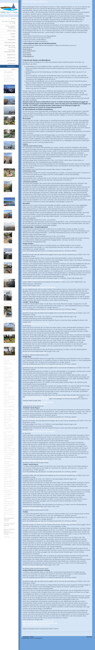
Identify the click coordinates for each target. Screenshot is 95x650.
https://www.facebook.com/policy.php (35, 460)
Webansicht (89, 636)
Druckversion (26, 636)
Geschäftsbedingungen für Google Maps (36, 398)
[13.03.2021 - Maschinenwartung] (8, 237)
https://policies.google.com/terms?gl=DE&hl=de (62, 397)
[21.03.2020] (9, 327)
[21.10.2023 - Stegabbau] (9, 110)
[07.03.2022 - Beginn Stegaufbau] (8, 158)
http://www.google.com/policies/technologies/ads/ (40, 623)
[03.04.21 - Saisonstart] (8, 214)
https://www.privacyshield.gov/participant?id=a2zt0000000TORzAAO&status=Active (50, 473)
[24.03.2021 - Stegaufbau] (9, 226)
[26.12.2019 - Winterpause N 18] (9, 351)
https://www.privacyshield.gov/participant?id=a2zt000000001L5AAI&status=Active (49, 252)
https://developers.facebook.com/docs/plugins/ (39, 431)
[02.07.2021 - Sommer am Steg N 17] (9, 201)
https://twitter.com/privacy (32, 508)
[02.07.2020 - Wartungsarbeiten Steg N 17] (8, 311)
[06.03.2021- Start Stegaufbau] (8, 253)
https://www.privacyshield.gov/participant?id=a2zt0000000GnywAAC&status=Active (50, 419)
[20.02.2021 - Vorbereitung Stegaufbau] (8, 267)
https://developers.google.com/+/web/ (36, 324)
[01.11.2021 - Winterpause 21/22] (8, 186)
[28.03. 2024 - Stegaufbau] (9, 100)
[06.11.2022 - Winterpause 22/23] (9, 133)
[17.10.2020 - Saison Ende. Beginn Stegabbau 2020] (8, 296)
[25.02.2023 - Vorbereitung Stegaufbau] (9, 120)
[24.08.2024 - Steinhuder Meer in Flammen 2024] (9, 89)
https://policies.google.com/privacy (35, 353)
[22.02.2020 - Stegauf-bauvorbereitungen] (9, 338)
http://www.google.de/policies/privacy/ (36, 625)
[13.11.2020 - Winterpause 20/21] (9, 283)
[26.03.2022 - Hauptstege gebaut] (9, 145)
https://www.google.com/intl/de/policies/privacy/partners (43, 280)
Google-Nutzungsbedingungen (35, 397)
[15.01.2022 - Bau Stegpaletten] (9, 172)
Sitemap (32, 636)
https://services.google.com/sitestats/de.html (38, 621)
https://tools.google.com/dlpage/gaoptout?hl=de (39, 287)
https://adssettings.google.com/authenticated (38, 402)
